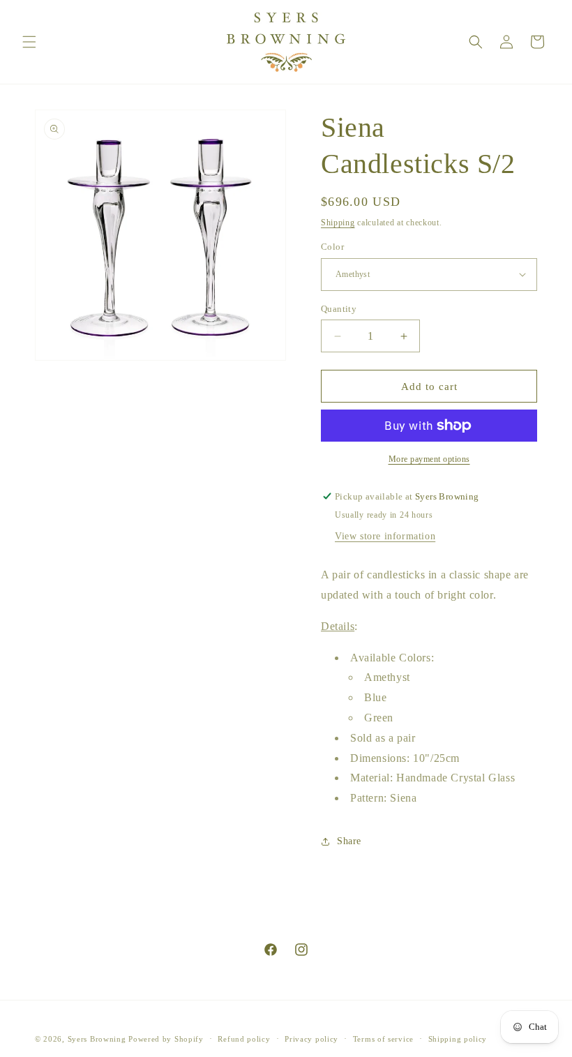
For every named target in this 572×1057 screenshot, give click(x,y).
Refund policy (244, 1039)
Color (332, 246)
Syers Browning (97, 1039)
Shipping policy (458, 1039)
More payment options (429, 459)
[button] (29, 42)
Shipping (338, 222)
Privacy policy (311, 1039)
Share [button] (349, 841)
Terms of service (383, 1039)
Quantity (338, 308)
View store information (385, 536)
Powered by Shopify (166, 1039)
